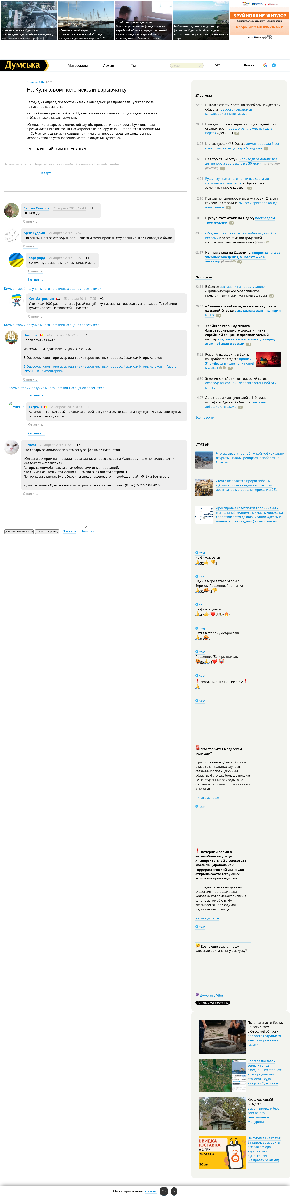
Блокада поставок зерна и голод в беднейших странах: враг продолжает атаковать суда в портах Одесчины (265, 1072)
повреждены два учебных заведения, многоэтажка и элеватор (242, 257)
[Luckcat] (11, 453)
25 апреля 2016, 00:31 (67, 407)
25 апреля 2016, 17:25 (79, 298)
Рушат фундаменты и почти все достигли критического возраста (237, 180)
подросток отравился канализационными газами (228, 111)
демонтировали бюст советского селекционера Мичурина (242, 146)
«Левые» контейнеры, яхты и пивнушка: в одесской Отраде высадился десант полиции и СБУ (82, 34)
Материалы (78, 65)
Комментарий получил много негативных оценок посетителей (52, 288)
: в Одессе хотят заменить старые (235, 185)
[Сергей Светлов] (11, 217)
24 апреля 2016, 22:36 (63, 335)
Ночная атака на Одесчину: (228, 252)
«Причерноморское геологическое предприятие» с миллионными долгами (236, 293)
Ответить (30, 221)
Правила (69, 531)
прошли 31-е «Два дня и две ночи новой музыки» (229, 363)
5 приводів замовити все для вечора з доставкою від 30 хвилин (241, 161)
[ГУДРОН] (16, 407)
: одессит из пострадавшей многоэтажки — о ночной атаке (235, 240)
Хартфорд (37, 258)
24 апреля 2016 (36, 82)
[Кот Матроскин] (16, 307)
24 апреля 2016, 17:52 (65, 233)
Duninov (30, 335)
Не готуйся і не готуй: (222, 159)
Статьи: (203, 444)
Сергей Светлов (36, 208)
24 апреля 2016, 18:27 (65, 258)
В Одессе (212, 286)
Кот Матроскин (41, 298)
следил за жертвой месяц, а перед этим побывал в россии (240, 341)
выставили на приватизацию (242, 286)
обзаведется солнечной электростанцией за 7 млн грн (241, 385)
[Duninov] (11, 343)
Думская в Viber (212, 995)
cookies (151, 1191)
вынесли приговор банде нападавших (241, 205)
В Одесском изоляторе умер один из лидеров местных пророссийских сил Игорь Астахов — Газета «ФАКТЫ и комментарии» (100, 368)
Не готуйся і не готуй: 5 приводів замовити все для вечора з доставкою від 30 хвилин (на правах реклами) (264, 1149)
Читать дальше (207, 797)
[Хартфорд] (16, 266)
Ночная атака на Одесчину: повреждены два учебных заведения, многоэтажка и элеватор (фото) (27, 34)
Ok (164, 1191)
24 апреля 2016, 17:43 (69, 208)
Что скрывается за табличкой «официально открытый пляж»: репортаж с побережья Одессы (250, 457)
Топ (134, 65)
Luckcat (30, 445)
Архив (108, 65)
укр (218, 65)
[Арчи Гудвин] (11, 241)
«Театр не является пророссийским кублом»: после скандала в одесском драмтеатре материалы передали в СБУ (246, 485)
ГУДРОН (35, 407)
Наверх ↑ (46, 173)
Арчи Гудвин (34, 233)
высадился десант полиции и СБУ (243, 312)
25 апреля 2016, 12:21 (56, 445)
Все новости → (206, 417)
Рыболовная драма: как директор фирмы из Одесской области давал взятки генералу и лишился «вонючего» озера (201, 32)
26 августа (203, 277)
